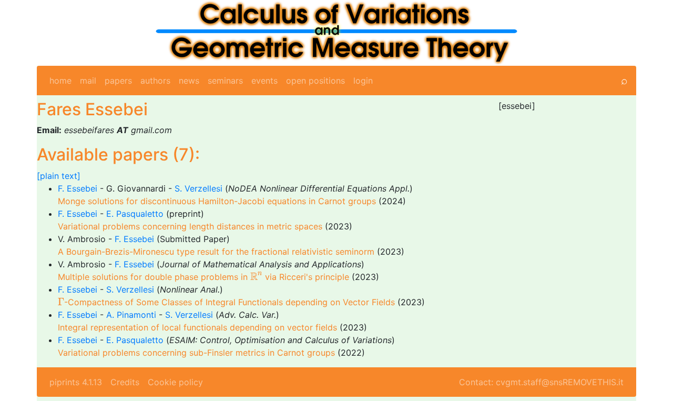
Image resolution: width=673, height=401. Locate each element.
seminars (225, 80)
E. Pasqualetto (135, 213)
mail (88, 80)
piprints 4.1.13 (75, 382)
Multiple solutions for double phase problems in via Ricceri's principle (203, 277)
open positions (315, 80)
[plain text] (58, 176)
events (264, 80)
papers (118, 80)
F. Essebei (77, 188)
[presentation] (256, 276)
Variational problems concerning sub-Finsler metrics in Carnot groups (196, 352)
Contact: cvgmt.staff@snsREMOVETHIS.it (541, 382)
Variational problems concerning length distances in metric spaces (190, 226)
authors (155, 80)
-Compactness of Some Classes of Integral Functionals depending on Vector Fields (226, 302)
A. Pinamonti (131, 314)
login (363, 80)
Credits (124, 382)
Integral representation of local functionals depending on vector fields (197, 327)
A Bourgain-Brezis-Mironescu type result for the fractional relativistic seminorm (216, 251)
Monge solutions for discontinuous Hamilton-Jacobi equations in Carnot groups (217, 201)
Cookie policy (175, 382)
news (189, 80)
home (60, 80)
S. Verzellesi (198, 188)
